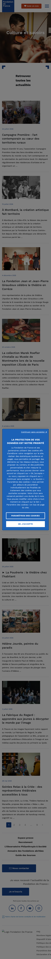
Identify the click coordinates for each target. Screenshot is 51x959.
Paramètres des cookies (25, 515)
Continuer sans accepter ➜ (34, 432)
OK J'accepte (25, 524)
